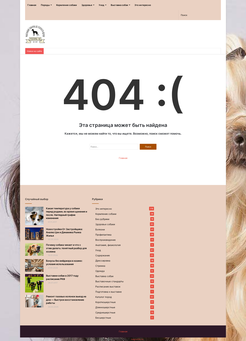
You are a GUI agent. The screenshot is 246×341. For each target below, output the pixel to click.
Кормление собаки (66, 5)
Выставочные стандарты (109, 281)
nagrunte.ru (137, 339)
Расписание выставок (107, 286)
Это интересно (143, 5)
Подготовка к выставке (108, 291)
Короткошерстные (105, 302)
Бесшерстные (103, 317)
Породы (45, 5)
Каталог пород (103, 297)
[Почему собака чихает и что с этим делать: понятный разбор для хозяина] (34, 249)
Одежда (100, 271)
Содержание (102, 255)
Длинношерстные (105, 307)
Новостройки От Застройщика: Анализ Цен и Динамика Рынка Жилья (64, 232)
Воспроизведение (105, 240)
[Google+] (164, 15)
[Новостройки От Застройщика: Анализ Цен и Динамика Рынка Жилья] (34, 234)
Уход (101, 5)
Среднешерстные (105, 312)
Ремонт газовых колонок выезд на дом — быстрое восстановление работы (66, 299)
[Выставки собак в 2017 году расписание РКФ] (34, 283)
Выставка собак (119, 5)
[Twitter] (158, 15)
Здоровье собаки (105, 224)
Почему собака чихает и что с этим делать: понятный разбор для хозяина (66, 248)
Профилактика (103, 234)
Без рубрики (102, 219)
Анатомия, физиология (108, 245)
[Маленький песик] (35, 34)
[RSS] (146, 15)
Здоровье (86, 5)
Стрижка (100, 265)
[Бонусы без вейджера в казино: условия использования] (34, 265)
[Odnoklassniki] (152, 15)
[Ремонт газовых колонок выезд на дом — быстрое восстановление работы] (34, 301)
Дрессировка (102, 260)
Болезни (100, 229)
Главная (31, 5)
